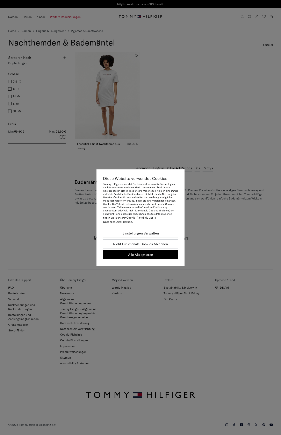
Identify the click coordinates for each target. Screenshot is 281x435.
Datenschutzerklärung (117, 222)
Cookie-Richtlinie (137, 217)
